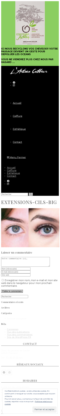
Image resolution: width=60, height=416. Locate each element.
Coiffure (11, 170)
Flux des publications (18, 332)
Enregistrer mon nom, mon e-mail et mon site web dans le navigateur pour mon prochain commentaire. (29, 283)
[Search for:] (14, 296)
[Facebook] (4, 372)
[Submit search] (31, 194)
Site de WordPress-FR (19, 337)
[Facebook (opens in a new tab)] (14, 82)
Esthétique (13, 173)
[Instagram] (9, 372)
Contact (11, 176)
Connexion (12, 329)
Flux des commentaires (19, 334)
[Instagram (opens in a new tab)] (14, 85)
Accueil (11, 167)
